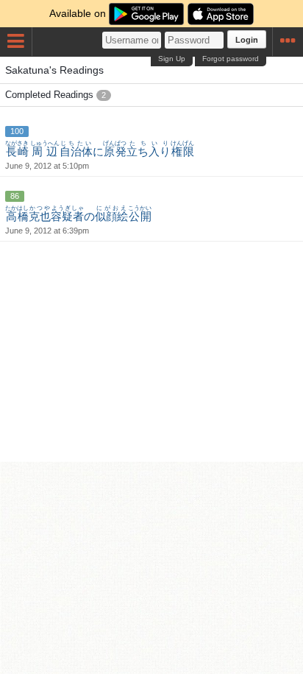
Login (246, 39)
